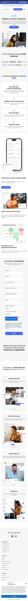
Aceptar (14, 596)
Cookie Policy (10, 599)
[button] (26, 583)
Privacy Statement (16, 599)
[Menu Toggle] (24, 9)
